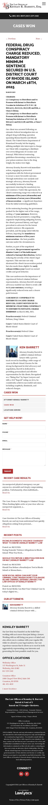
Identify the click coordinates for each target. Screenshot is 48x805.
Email (5, 441)
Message (6, 449)
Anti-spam (35, 800)
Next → (39, 39)
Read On (6, 493)
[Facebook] (26, 774)
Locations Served (12, 410)
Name (5, 424)
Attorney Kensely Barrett (16, 400)
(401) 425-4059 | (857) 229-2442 (25, 16)
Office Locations (16, 658)
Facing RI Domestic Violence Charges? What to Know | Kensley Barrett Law (22, 542)
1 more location (9, 689)
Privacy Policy (25, 800)
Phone (5, 432)
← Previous (10, 39)
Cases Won (11, 392)
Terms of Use (14, 800)
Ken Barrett (16, 605)
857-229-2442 (7, 671)
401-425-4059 (7, 684)
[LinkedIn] (21, 774)
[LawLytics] (24, 792)
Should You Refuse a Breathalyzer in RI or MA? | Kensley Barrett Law (23, 559)
